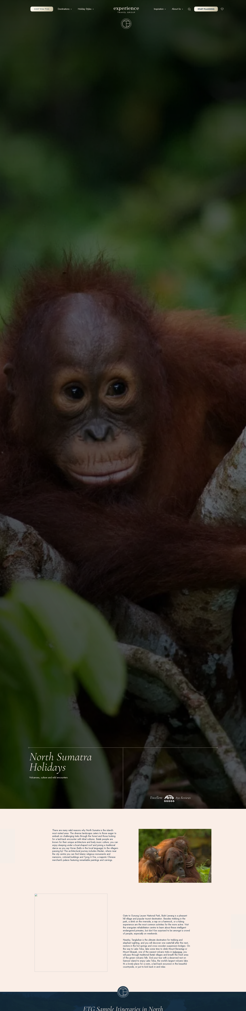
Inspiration (159, 9)
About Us (176, 9)
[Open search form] (189, 9)
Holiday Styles (84, 9)
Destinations (64, 9)
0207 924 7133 (41, 9)
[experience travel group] (126, 10)
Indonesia (177, 952)
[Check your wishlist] (222, 9)
